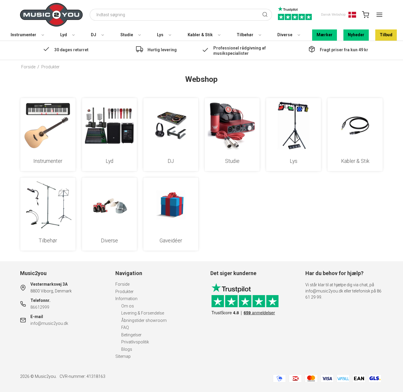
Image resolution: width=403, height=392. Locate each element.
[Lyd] (109, 125)
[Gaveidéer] (170, 205)
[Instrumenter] (47, 125)
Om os (127, 306)
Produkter (124, 291)
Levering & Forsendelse (142, 313)
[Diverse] (109, 205)
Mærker (324, 34)
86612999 (39, 307)
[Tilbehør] (47, 205)
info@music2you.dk (49, 323)
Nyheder (356, 34)
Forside (122, 284)
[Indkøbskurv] (365, 14)
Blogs (126, 349)
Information (126, 298)
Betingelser (131, 335)
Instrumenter (23, 34)
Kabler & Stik (200, 34)
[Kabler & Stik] (354, 125)
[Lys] (293, 125)
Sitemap (123, 356)
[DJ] (170, 125)
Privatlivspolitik (135, 342)
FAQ (125, 327)
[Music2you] (51, 14)
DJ (93, 34)
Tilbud (386, 34)
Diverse (284, 34)
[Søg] (265, 15)
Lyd (63, 34)
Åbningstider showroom (144, 320)
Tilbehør (245, 34)
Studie (126, 34)
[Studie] (232, 125)
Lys (160, 34)
